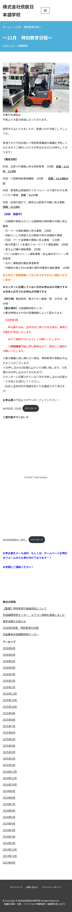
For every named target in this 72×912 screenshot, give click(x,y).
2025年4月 (9, 745)
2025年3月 (9, 752)
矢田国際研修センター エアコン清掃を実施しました (34, 615)
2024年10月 (10, 784)
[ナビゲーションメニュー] (45, 10)
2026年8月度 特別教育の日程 (21, 628)
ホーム (7, 27)
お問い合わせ (32, 887)
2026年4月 (9, 667)
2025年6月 (9, 732)
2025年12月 (10, 693)
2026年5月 (9, 661)
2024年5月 (9, 817)
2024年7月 (9, 804)
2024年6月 (9, 810)
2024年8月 (9, 797)
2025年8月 (9, 719)
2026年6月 (9, 655)
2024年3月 (9, 830)
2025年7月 (9, 726)
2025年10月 (10, 707)
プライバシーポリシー (52, 887)
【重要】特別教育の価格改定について (25, 608)
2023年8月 (9, 862)
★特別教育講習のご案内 (15, 539)
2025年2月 (9, 758)
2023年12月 (10, 849)
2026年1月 (9, 687)
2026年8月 (9, 648)
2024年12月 (10, 771)
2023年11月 (10, 856)
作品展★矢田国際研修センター (21, 634)
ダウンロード (31, 408)
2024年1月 (9, 843)
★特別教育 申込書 (12, 408)
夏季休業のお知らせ (14, 621)
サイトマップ (16, 887)
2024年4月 (9, 823)
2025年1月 (9, 765)
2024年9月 (9, 791)
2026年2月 (9, 681)
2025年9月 (9, 713)
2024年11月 (10, 778)
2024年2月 (9, 836)
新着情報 (23, 45)
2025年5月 (9, 739)
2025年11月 (10, 700)
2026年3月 (9, 674)
